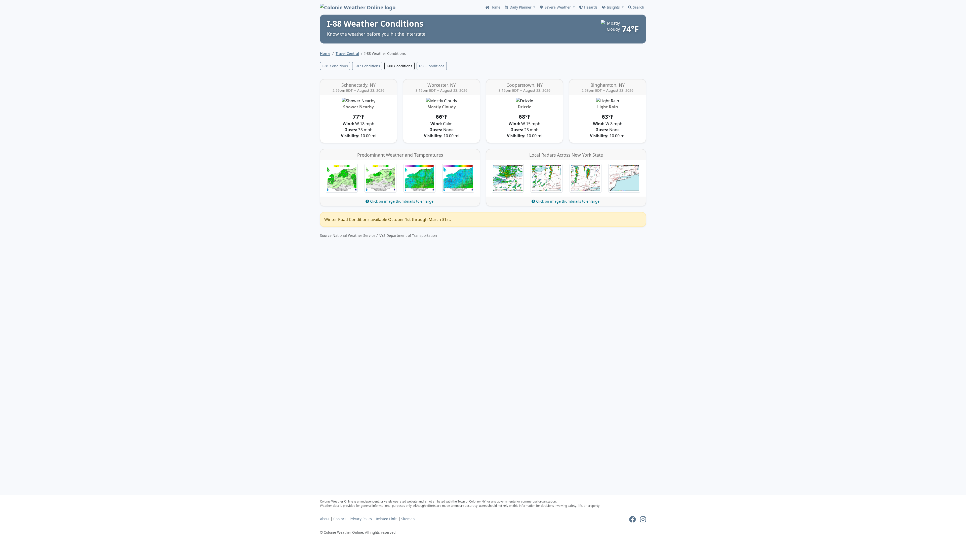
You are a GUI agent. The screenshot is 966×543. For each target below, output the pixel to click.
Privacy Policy (361, 518)
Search (638, 7)
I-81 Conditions (335, 66)
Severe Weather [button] (558, 7)
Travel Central (347, 53)
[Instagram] (643, 520)
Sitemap (408, 518)
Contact (339, 518)
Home (495, 7)
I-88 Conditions (399, 66)
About (325, 518)
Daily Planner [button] (521, 7)
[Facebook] (632, 520)
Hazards (590, 7)
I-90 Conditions (432, 66)
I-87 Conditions (367, 66)
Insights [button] (613, 7)
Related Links (386, 518)
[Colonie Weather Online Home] (357, 7)
